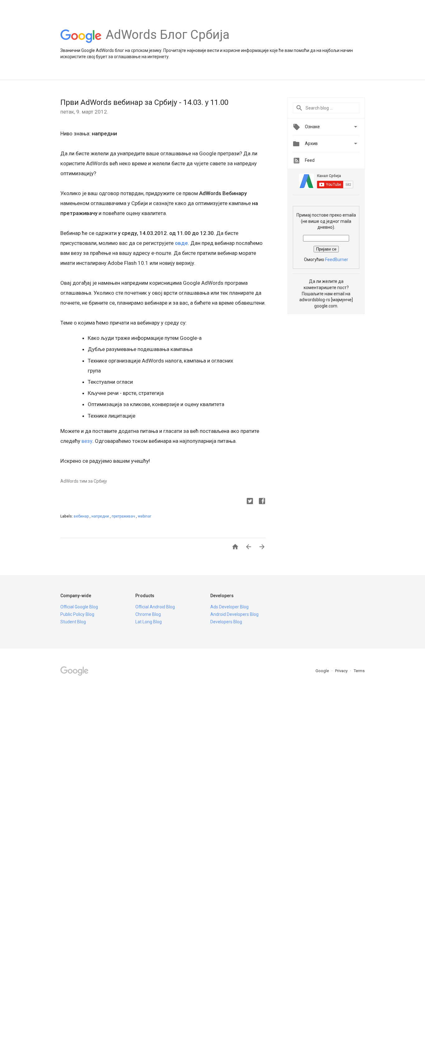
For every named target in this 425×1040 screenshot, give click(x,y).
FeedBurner (336, 259)
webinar (144, 516)
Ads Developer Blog (229, 606)
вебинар (82, 516)
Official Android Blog (155, 606)
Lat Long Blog (148, 621)
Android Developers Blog (234, 614)
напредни (100, 516)
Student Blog (73, 621)
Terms (359, 670)
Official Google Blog (79, 606)
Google (322, 670)
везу (87, 441)
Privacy (341, 670)
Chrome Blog (148, 614)
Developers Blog (226, 621)
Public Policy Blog (77, 614)
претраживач (124, 516)
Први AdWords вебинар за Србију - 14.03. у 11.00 (144, 102)
